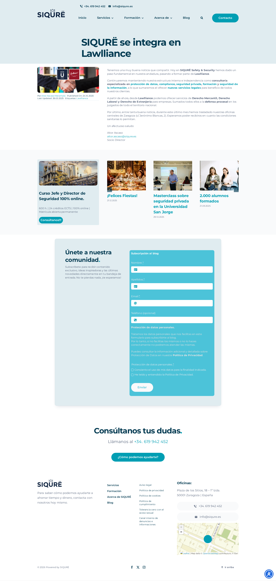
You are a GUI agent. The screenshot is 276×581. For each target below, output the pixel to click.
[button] (202, 18)
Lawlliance (82, 98)
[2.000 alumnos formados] (219, 175)
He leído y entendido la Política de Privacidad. (163, 374)
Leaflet (185, 553)
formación (210, 84)
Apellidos (138, 279)
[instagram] (144, 567)
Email (135, 296)
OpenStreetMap (210, 553)
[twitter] (138, 567)
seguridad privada (188, 84)
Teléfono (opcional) (143, 313)
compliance (167, 84)
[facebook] (131, 567)
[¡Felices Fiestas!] (126, 175)
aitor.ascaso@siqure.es (121, 136)
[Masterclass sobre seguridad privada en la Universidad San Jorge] (172, 175)
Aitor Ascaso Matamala (53, 95)
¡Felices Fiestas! (122, 195)
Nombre (137, 262)
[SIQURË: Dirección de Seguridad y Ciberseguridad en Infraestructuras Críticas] (68, 162)
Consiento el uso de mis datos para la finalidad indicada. (170, 369)
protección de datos (144, 84)
